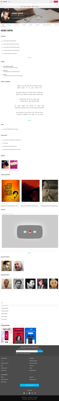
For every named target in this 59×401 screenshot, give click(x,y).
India (23, 15)
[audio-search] (57, 4)
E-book (37, 24)
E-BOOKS (37, 6)
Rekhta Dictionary (4, 379)
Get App (56, 1)
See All (29, 57)
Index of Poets (4, 305)
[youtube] (29, 393)
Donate (52, 1)
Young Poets (4, 316)
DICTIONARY (28, 6)
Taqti (2, 365)
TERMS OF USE (30, 397)
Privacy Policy (33, 353)
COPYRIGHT (35, 397)
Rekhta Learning (33, 379)
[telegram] (35, 393)
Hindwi (2, 377)
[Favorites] (25, 14)
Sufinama (31, 377)
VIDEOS (33, 6)
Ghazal (17, 24)
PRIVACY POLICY (24, 397)
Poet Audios (4, 319)
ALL (3, 24)
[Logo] (5, 1)
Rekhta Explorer (33, 370)
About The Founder (33, 363)
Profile (9, 24)
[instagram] (32, 393)
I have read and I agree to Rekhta (26, 353)
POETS (21, 6)
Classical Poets (4, 310)
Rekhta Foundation (33, 360)
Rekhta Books (3, 381)
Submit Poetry (4, 370)
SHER (25, 6)
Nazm (24, 24)
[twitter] (27, 393)
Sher (31, 24)
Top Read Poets (4, 308)
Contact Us (32, 365)
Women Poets (4, 313)
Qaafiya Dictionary (4, 363)
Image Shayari (47, 24)
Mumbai (20, 15)
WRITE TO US (30, 385)
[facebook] (24, 393)
